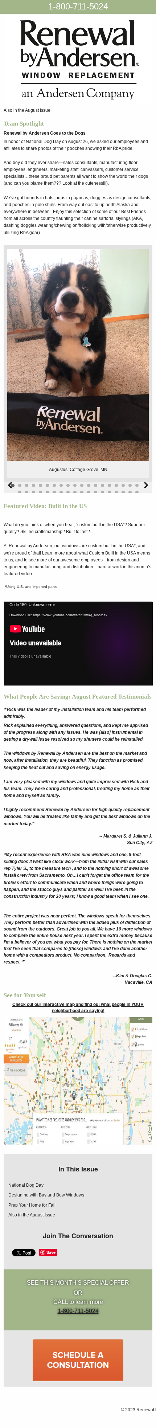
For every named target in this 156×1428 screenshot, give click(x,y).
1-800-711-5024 (78, 6)
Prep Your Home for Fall (32, 1205)
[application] (78, 643)
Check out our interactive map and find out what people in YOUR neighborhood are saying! (78, 1007)
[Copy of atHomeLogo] (78, 60)
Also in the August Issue (27, 110)
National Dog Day (26, 1185)
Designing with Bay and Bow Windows (46, 1195)
